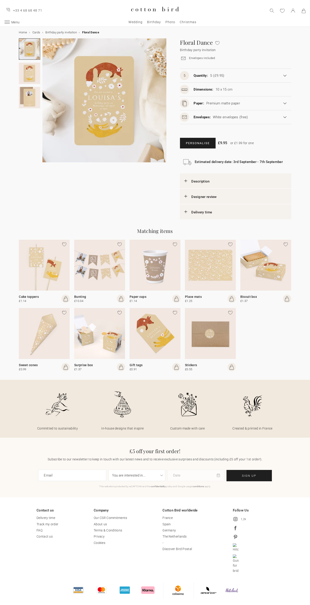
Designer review (204, 197)
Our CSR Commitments (110, 518)
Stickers (191, 365)
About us (100, 524)
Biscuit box (248, 297)
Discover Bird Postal (177, 549)
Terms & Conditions (108, 530)
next (45, 103)
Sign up (249, 475)
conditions (198, 486)
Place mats (193, 297)
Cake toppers (29, 297)
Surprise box (83, 365)
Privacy (99, 536)
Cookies (99, 543)
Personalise (198, 143)
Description (200, 181)
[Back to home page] (155, 15)
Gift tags (136, 365)
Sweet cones (28, 365)
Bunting (80, 297)
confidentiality (158, 486)
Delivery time (201, 212)
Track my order (47, 524)
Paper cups (138, 297)
